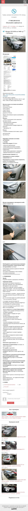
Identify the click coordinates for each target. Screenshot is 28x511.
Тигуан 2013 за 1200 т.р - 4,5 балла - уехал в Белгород (13, 465)
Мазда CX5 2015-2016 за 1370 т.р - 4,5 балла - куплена (13, 492)
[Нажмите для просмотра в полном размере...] (14, 52)
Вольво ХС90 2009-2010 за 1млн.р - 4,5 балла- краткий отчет (14, 480)
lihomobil (6, 386)
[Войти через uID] (8, 396)
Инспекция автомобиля (9, 384)
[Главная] (14, 13)
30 (17, 26)
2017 (9, 26)
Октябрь (13, 26)
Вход (25, 5)
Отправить (10, 403)
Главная (5, 26)
